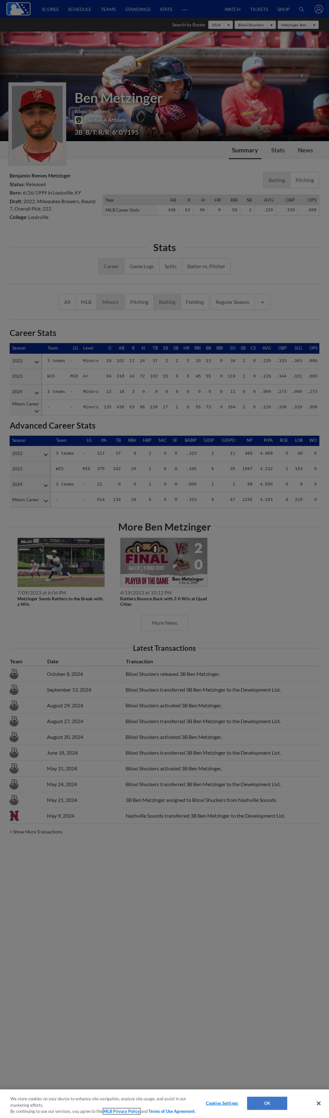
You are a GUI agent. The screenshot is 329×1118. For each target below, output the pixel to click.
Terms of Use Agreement (171, 1111)
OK (267, 1102)
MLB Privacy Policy (121, 1111)
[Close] (319, 1103)
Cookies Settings (222, 1102)
